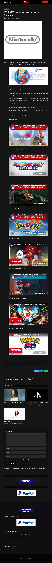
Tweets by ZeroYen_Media (10, 549)
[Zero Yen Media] (26, 2)
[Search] (10, 2)
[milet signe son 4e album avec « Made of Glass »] (14, 395)
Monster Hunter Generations (41, 362)
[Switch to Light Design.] (8, 2)
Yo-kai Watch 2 (20, 365)
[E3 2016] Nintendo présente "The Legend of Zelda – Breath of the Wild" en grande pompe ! (15, 379)
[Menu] (5, 2)
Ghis (8, 18)
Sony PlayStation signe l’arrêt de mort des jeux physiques (37, 403)
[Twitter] (5, 66)
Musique (12, 405)
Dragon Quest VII (11, 362)
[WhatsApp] (5, 72)
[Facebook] (5, 69)
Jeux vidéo (6, 9)
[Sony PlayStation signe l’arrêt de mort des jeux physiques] (37, 395)
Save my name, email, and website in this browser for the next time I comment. (22, 459)
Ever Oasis (21, 362)
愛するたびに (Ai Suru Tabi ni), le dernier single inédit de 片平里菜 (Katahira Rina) (13, 422)
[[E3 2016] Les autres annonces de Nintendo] (23, 58)
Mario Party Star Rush (29, 362)
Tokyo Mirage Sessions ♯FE (10, 365)
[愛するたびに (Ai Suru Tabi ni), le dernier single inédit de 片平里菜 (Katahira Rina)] (14, 414)
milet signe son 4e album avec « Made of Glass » (14, 403)
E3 (17, 362)
